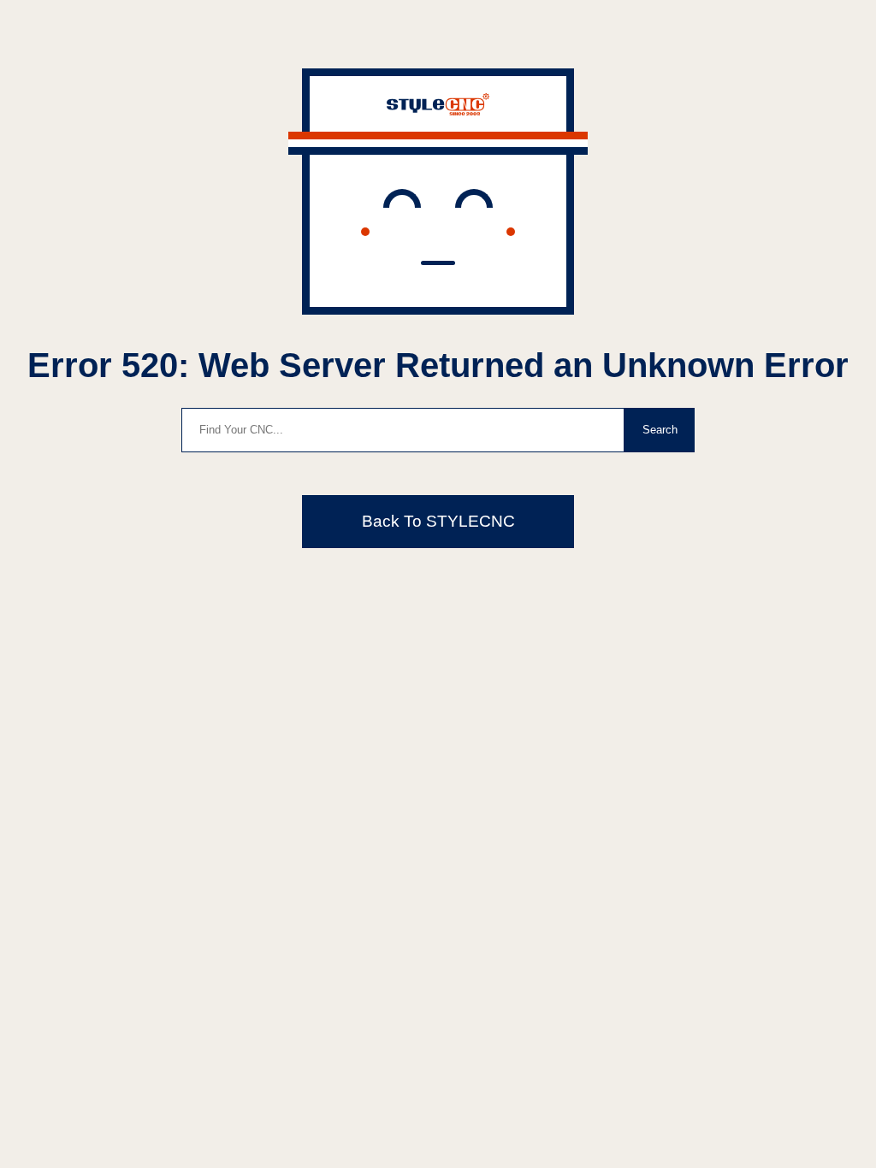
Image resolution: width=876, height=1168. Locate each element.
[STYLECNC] (438, 110)
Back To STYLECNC (438, 521)
